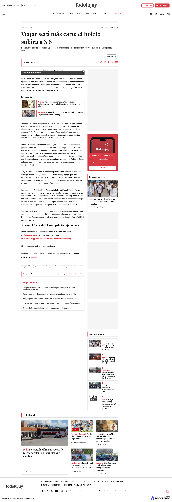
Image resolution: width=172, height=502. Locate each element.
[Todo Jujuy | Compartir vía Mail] (116, 62)
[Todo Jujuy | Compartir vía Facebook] (101, 62)
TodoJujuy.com (30, 235)
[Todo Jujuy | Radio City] (156, 14)
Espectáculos (57, 485)
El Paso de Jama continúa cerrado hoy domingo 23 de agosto (46, 308)
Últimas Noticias (59, 14)
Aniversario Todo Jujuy (82, 485)
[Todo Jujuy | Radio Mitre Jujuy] (162, 14)
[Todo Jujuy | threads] (62, 491)
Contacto (130, 491)
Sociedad (105, 482)
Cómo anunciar (140, 491)
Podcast (119, 482)
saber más (103, 168)
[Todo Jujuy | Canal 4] (150, 14)
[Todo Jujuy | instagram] (47, 491)
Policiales (104, 14)
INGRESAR (149, 5)
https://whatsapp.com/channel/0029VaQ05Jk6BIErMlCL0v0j (46, 238)
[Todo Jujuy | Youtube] (56, 491)
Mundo (95, 14)
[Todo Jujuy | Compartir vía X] (105, 62)
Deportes (75, 482)
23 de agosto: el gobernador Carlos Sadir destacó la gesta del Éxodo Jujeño (51, 303)
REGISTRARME (163, 5)
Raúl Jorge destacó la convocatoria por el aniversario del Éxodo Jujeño (50, 299)
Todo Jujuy (24, 27)
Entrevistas (45, 485)
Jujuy (71, 14)
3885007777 (36, 257)
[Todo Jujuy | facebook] (42, 491)
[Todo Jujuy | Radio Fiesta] (169, 14)
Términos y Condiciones (77, 491)
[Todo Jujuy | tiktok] (66, 491)
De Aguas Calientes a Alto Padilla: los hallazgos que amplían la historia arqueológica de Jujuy (49, 288)
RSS (125, 491)
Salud (98, 482)
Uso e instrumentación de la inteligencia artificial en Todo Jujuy (103, 491)
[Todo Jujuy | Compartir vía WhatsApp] (109, 62)
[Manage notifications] (167, 491)
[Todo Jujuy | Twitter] (52, 491)
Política (86, 14)
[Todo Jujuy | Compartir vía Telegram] (112, 62)
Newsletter (116, 14)
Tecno (112, 482)
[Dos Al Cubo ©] (161, 500)
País (78, 14)
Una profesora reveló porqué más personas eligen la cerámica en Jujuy (50, 294)
